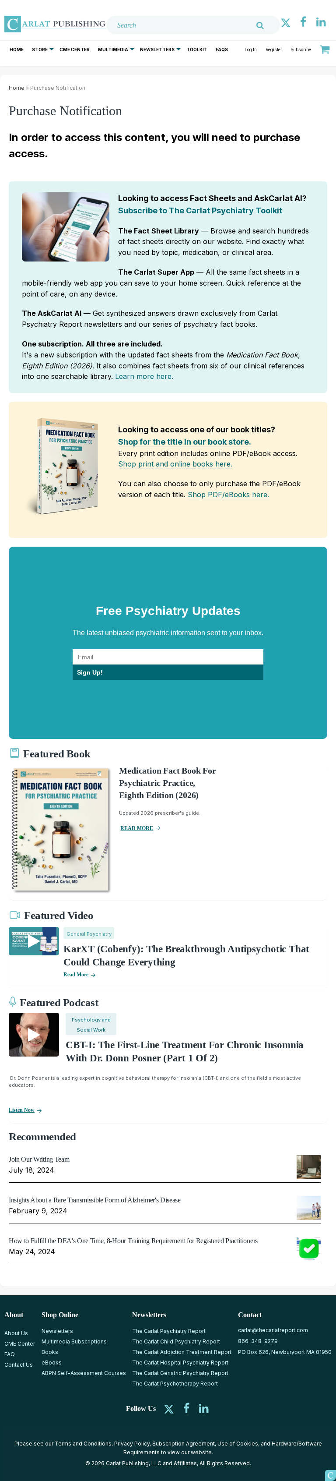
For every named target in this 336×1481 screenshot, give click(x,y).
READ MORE (136, 828)
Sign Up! (90, 672)
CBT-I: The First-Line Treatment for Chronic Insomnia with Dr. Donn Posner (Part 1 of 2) (185, 1051)
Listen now (22, 1110)
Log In (251, 49)
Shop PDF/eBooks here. (228, 494)
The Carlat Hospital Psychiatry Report (180, 1362)
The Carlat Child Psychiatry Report (176, 1341)
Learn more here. (144, 376)
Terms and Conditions (83, 1443)
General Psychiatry (89, 934)
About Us (16, 1333)
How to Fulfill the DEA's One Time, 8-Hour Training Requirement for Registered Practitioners (133, 1240)
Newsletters (157, 49)
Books (50, 1352)
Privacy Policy (132, 1443)
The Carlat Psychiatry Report (169, 1331)
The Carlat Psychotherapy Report (175, 1383)
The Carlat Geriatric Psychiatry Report (180, 1373)
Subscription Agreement (183, 1443)
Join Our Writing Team (39, 1159)
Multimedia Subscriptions (74, 1341)
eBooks (52, 1362)
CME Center (75, 49)
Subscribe (301, 49)
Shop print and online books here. (175, 463)
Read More (75, 974)
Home (17, 49)
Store (40, 49)
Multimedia (113, 49)
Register (274, 49)
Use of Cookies (237, 1443)
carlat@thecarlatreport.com (273, 1330)
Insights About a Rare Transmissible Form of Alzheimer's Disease (95, 1200)
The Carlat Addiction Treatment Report (181, 1352)
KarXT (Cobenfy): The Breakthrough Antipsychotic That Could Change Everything (186, 956)
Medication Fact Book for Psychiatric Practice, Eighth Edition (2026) (167, 783)
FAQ (9, 1354)
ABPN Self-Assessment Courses (84, 1373)
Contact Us (18, 1364)
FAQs (222, 49)
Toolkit (196, 49)
